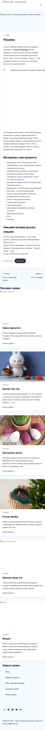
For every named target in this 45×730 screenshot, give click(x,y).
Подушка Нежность (12, 677)
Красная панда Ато (13, 577)
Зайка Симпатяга (12, 328)
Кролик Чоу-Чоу (11, 388)
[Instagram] (12, 709)
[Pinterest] (8, 709)
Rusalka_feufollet (8, 261)
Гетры (7, 672)
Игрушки (6, 35)
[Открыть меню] (40, 4)
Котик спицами (36, 275)
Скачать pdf (20, 261)
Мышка (6, 638)
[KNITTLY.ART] (18, 5)
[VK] (20, 709)
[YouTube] (16, 709)
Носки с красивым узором (10, 277)
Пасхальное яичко (12, 452)
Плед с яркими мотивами (14, 683)
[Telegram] (4, 709)
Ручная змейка (10, 516)
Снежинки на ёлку (12, 689)
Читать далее (9, 343)
